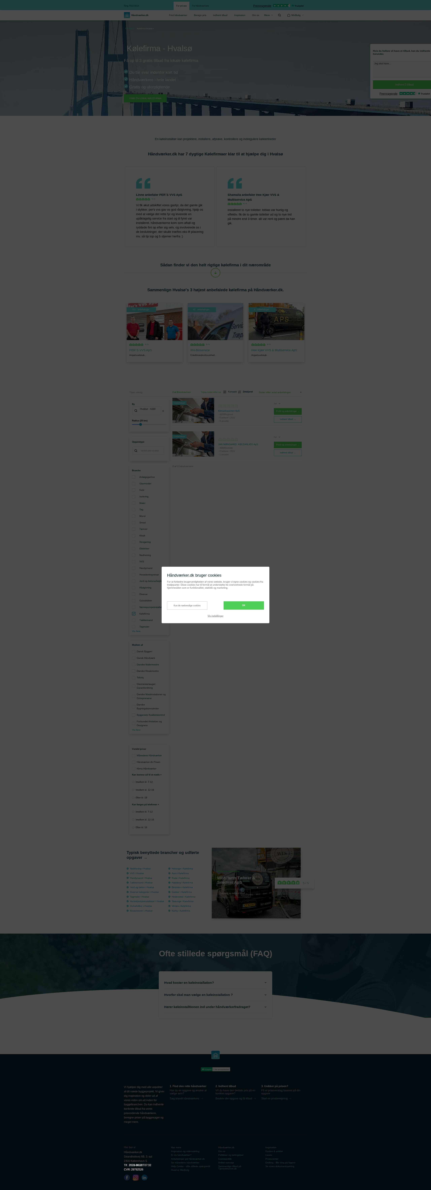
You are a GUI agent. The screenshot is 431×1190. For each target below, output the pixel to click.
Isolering (143, 496)
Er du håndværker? (181, 1155)
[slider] (149, 424)
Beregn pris (200, 15)
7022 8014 (135, 1165)
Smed (142, 522)
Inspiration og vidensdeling (185, 1151)
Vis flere (136, 631)
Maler (142, 503)
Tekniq (140, 677)
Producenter (271, 1159)
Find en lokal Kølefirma (145, 98)
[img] (279, 15)
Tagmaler (144, 626)
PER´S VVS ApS (170, 194)
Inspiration (239, 15)
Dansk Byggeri (144, 651)
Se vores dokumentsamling (279, 1166)
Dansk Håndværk (146, 658)
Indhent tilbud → (288, 419)
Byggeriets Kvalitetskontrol (151, 715)
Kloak (142, 535)
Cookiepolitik (225, 1159)
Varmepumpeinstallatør (151, 607)
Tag (141, 509)
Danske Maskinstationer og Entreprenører (151, 696)
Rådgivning (145, 587)
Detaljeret (246, 391)
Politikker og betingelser (231, 1155)
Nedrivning (145, 555)
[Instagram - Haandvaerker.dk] (137, 1178)
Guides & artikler (274, 1151)
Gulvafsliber (145, 600)
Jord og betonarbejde (150, 581)
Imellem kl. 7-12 (144, 782)
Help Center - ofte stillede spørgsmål (190, 1166)
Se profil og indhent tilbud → (234, 893)
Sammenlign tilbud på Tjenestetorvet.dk (229, 1167)
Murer (142, 516)
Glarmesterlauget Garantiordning (146, 686)
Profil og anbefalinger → (288, 411)
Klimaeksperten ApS (229, 410)
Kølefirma (144, 613)
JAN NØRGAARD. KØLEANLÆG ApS (238, 444)
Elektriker (144, 548)
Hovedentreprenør (149, 574)
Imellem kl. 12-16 (145, 789)
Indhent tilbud (220, 15)
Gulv (141, 490)
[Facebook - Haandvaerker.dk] (128, 1178)
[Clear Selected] (163, 411)
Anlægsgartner (147, 477)
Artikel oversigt (226, 1162)
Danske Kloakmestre (148, 671)
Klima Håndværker (146, 768)
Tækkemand (146, 620)
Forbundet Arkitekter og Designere (149, 723)
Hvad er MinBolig (180, 1170)
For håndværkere (200, 6)
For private (181, 6)
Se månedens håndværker (185, 1162)
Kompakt (231, 391)
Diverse (143, 594)
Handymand (145, 568)
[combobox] (149, 411)
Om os (255, 15)
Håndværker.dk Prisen (148, 762)
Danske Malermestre (148, 664)
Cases (268, 1155)
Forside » (129, 28)
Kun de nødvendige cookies (187, 605)
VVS (141, 561)
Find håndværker (178, 15)
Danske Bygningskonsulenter (148, 706)
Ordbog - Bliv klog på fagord (280, 1162)
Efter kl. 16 (141, 797)
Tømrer (143, 529)
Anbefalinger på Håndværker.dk (188, 1159)
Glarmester (145, 483)
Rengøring (145, 542)
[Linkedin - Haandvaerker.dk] (145, 1178)
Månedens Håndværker (149, 755)
